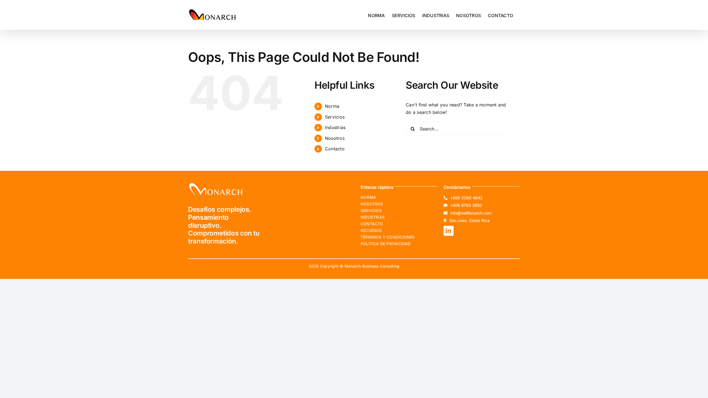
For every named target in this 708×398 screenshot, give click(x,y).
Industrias (335, 127)
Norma (332, 106)
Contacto (335, 148)
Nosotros (335, 138)
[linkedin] (449, 231)
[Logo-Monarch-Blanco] (215, 184)
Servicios (335, 117)
